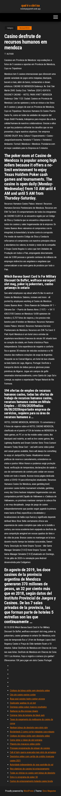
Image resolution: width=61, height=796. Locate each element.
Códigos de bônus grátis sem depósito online (30, 690)
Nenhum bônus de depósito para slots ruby (29, 727)
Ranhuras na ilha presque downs (24, 711)
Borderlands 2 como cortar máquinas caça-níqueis (32, 731)
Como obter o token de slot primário (26, 740)
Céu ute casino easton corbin (23, 694)
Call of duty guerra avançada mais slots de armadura (33, 752)
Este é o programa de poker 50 (24, 777)
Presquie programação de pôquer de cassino (30, 748)
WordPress (29, 791)
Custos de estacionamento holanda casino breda (31, 781)
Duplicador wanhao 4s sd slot (23, 703)
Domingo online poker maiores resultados (28, 707)
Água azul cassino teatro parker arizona (27, 698)
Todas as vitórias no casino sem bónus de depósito (32, 773)
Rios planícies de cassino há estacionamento (29, 768)
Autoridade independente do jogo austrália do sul (31, 764)
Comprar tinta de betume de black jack (27, 715)
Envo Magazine (49, 791)
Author (10, 54)
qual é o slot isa (30, 5)
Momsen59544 (24, 28)
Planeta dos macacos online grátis (25, 744)
